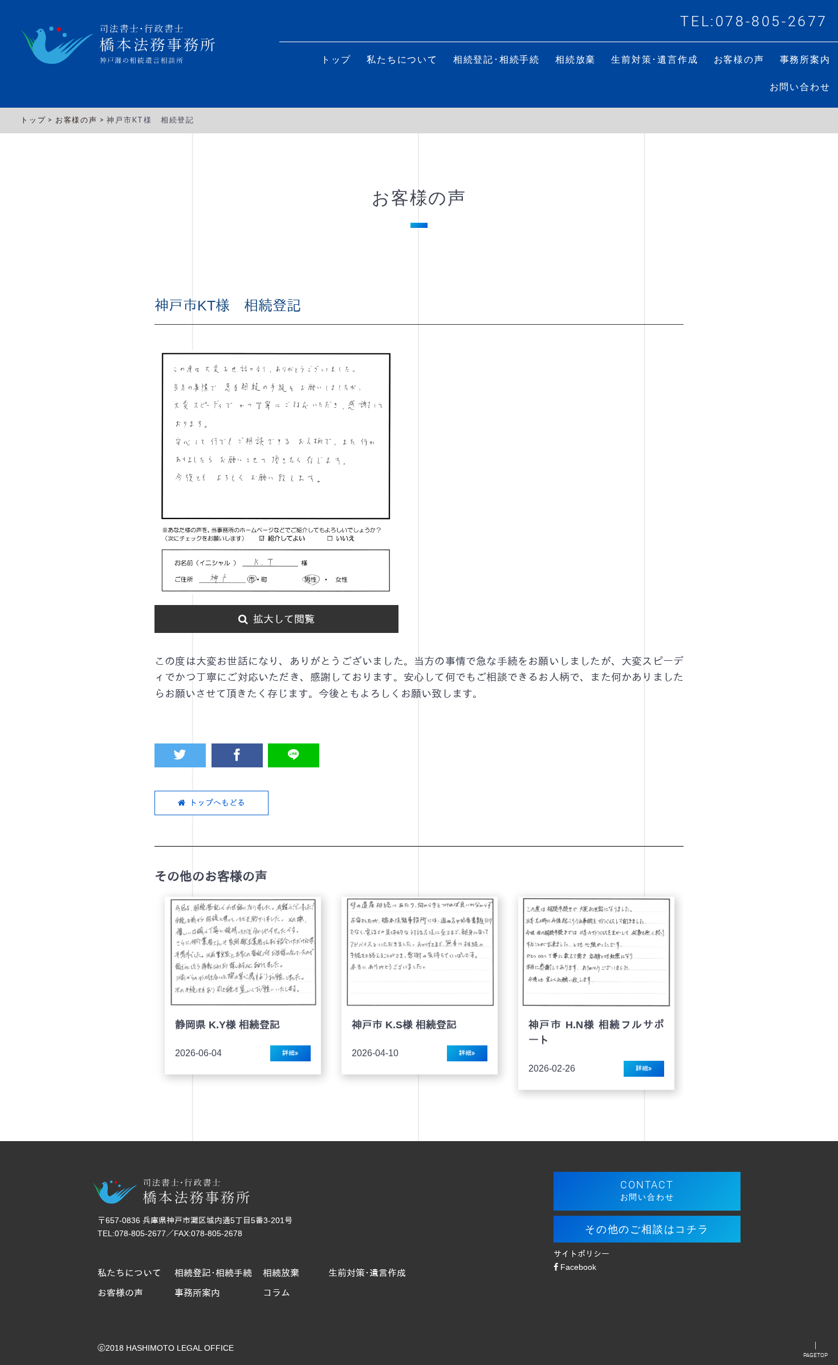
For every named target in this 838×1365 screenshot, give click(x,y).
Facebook (577, 1267)
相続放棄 (281, 1273)
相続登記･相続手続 (213, 1273)
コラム (276, 1293)
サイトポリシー (581, 1253)
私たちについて (129, 1273)
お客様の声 (120, 1293)
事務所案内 (197, 1293)
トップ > (38, 120)
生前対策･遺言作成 (367, 1273)
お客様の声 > (81, 120)
